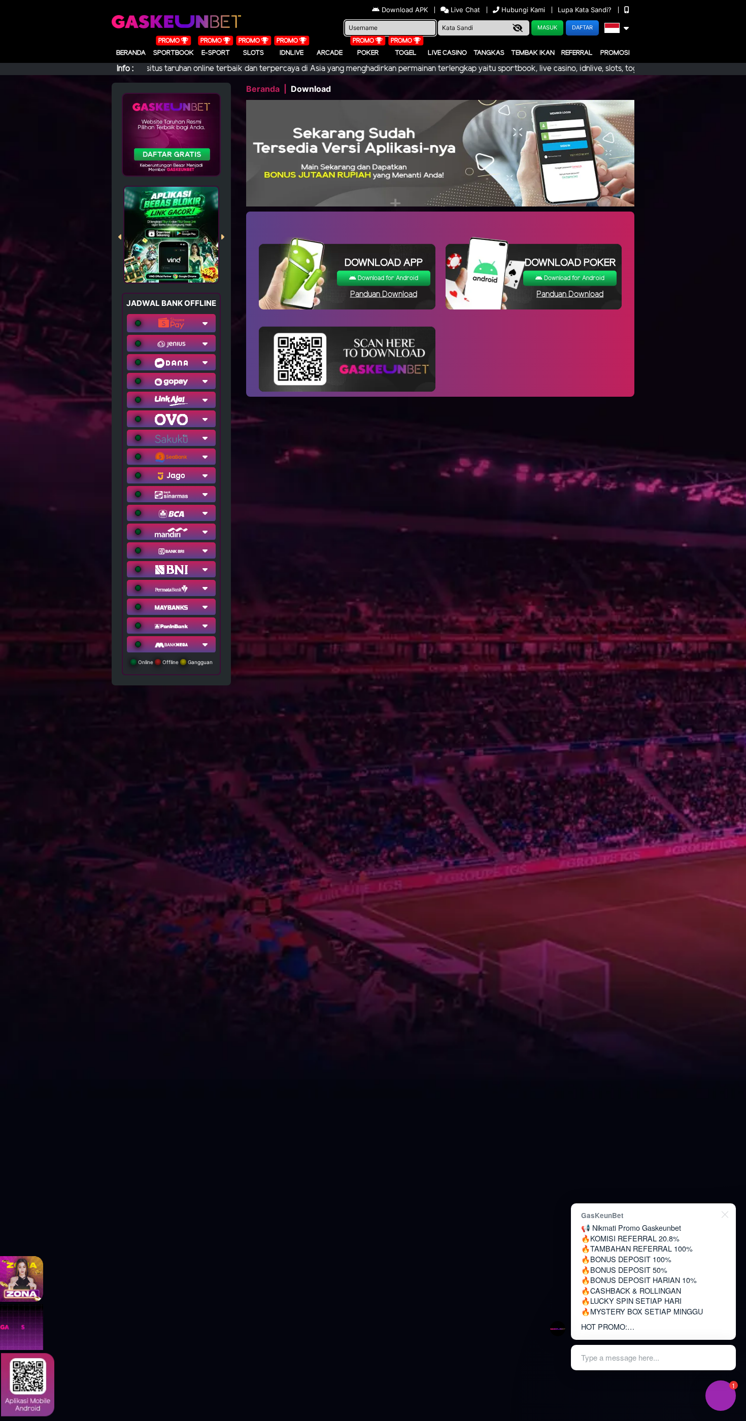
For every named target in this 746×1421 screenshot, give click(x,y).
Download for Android (387, 278)
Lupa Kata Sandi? (586, 10)
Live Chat (464, 10)
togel (406, 53)
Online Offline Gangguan (175, 662)
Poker (368, 53)
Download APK (405, 10)
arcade (330, 53)
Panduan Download (383, 294)
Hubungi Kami (523, 10)
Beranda (131, 53)
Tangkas (488, 53)
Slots (253, 53)
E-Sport (215, 53)
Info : (125, 69)
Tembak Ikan (533, 53)
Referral (577, 53)
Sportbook (173, 53)
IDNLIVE (291, 53)
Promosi (615, 53)
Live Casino (447, 53)
